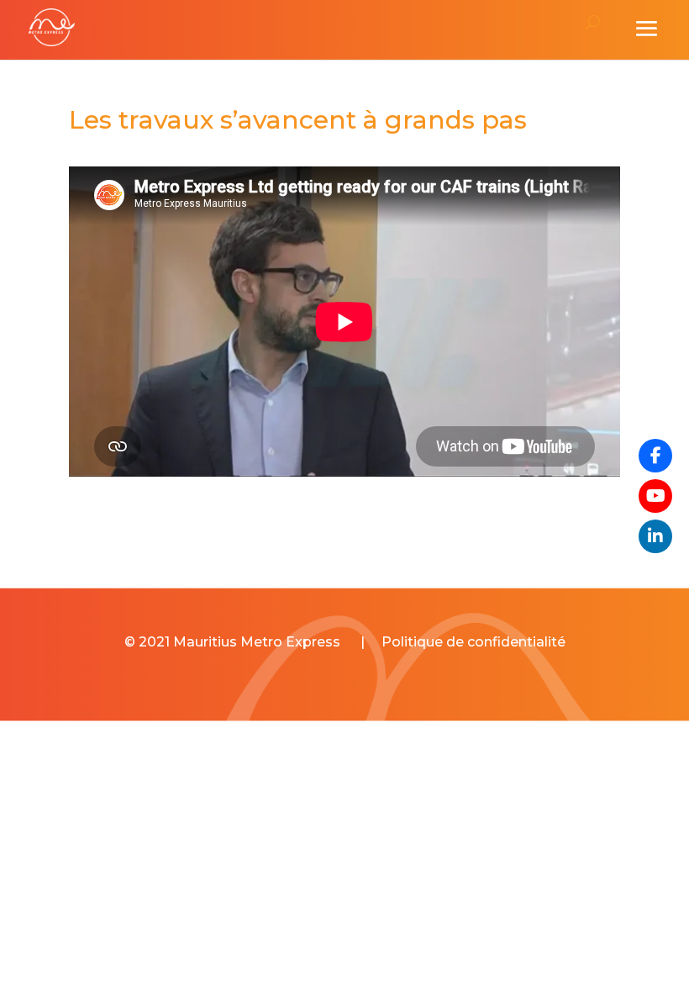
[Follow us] (655, 455)
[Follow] (655, 496)
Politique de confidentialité (473, 642)
